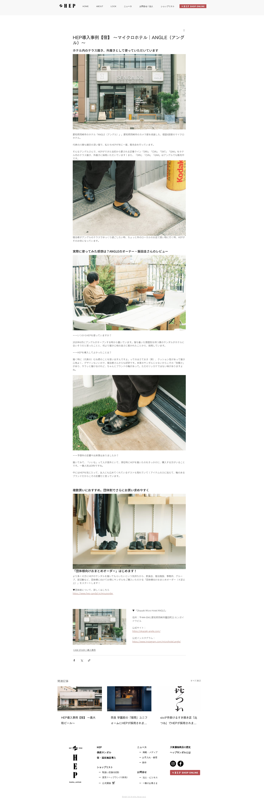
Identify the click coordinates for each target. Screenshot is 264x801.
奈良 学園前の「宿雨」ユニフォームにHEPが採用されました (129, 721)
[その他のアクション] (184, 30)
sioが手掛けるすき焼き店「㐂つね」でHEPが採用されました (178, 721)
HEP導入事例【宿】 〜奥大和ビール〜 (78, 720)
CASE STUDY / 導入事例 (84, 650)
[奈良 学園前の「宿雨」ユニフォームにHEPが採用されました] (129, 698)
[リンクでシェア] (89, 660)
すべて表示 (195, 680)
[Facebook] (180, 764)
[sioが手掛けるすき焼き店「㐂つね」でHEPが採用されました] (179, 698)
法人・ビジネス (150, 777)
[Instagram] (173, 764)
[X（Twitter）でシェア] (81, 660)
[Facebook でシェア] (74, 660)
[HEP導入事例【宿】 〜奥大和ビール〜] (79, 698)
